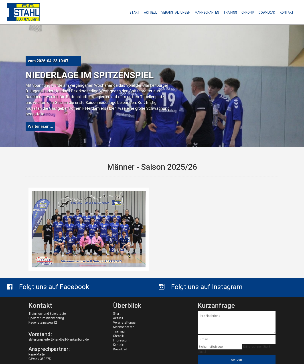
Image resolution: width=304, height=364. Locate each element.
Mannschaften (123, 327)
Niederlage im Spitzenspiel (90, 75)
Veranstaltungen (125, 322)
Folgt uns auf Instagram (207, 287)
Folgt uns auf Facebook (54, 287)
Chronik (118, 336)
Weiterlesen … (40, 126)
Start (117, 313)
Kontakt (118, 345)
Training (119, 331)
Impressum (121, 340)
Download (120, 349)
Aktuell (118, 318)
